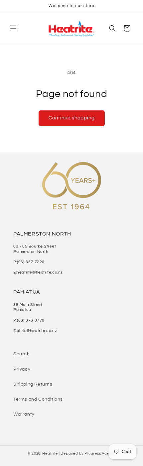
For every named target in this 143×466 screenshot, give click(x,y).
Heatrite (50, 453)
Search (21, 354)
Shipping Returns (33, 384)
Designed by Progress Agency (88, 453)
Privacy (21, 369)
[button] (13, 28)
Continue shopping (72, 117)
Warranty (24, 414)
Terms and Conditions (38, 399)
